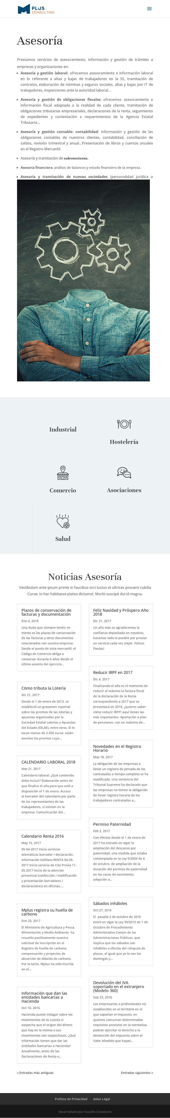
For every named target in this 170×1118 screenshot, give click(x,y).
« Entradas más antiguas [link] (35, 1073)
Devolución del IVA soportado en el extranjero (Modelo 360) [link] (118, 986)
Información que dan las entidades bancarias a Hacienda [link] (44, 997)
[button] (149, 11)
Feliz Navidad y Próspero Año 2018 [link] (121, 612)
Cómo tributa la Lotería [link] (43, 688)
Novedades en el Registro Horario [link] (117, 748)
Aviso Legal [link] (101, 1099)
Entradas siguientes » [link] (137, 1073)
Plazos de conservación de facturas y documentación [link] (46, 612)
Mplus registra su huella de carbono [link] (47, 912)
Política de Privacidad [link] (71, 1099)
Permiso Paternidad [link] (112, 824)
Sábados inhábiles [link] (110, 903)
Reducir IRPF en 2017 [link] (112, 672)
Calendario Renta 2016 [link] (42, 836)
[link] (36, 8)
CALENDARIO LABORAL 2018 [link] (48, 762)
